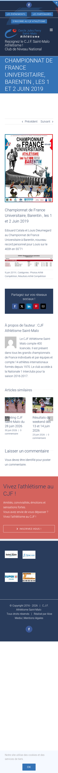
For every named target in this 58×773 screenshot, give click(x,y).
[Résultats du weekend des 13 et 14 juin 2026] (43, 399)
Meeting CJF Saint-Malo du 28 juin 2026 (14, 422)
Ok (29, 767)
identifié (30, 460)
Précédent (31, 121)
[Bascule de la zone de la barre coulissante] (55, 4)
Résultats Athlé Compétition (32, 276)
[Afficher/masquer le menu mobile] (51, 30)
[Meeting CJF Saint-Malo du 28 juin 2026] (15, 399)
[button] (7, 418)
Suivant (45, 121)
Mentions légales (33, 618)
